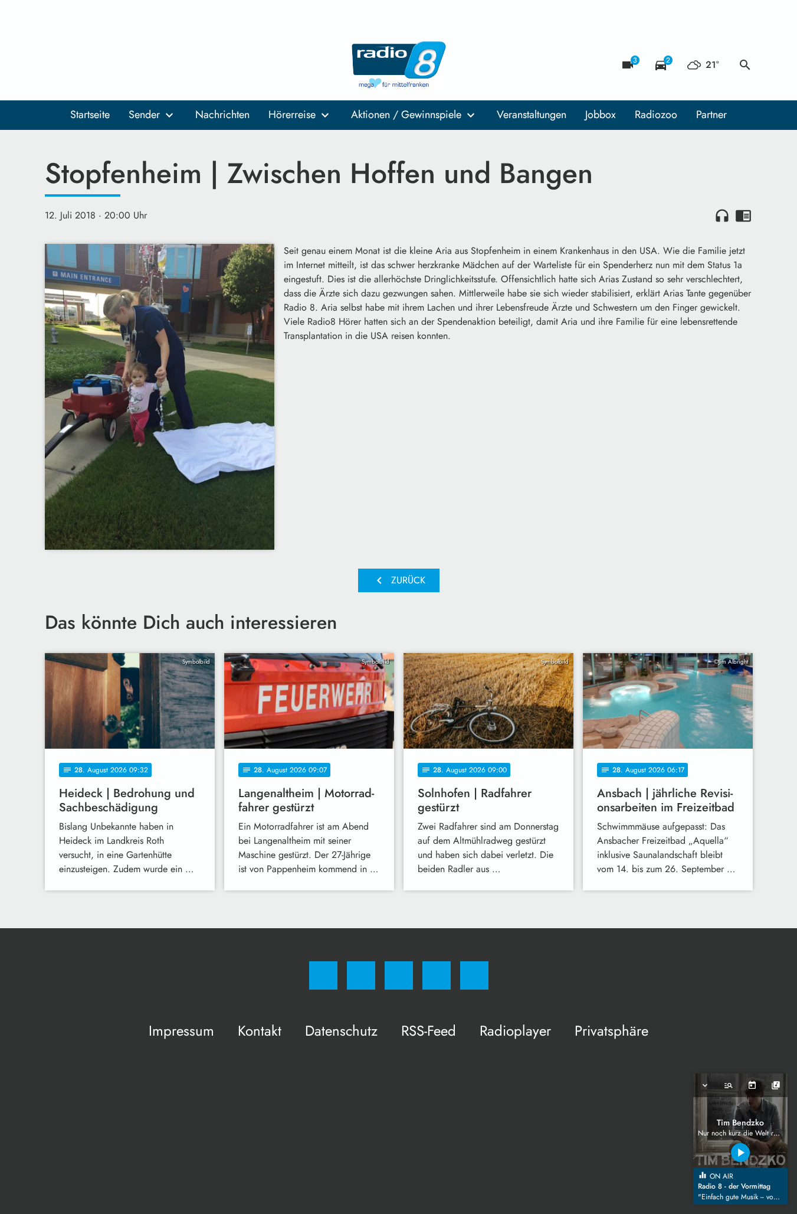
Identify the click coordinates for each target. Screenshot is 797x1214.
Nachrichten (222, 114)
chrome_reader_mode (743, 215)
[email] (151, 65)
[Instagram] (80, 65)
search (745, 65)
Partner (711, 114)
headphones (722, 215)
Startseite (90, 114)
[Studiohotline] (127, 65)
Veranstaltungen (531, 114)
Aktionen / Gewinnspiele (406, 114)
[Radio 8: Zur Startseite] (399, 65)
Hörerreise (292, 114)
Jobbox (600, 114)
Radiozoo (656, 114)
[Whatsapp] (104, 65)
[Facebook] (56, 65)
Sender (144, 114)
